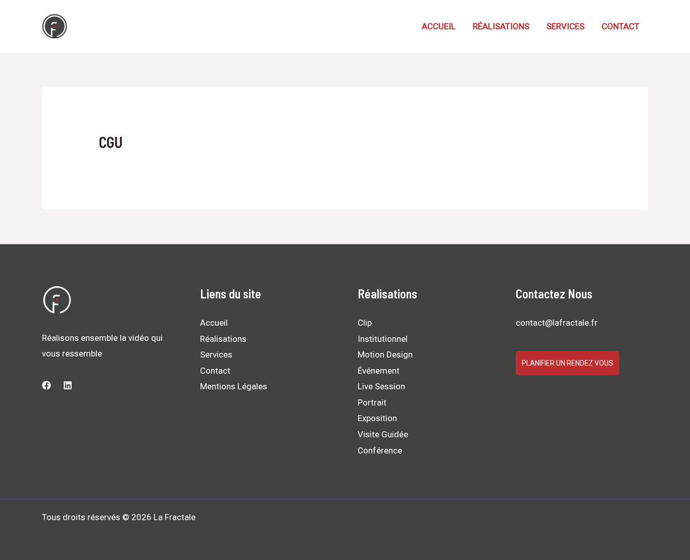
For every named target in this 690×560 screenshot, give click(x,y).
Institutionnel (383, 339)
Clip (365, 323)
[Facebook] (46, 385)
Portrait (372, 402)
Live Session (381, 386)
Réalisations (501, 26)
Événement (379, 371)
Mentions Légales (233, 386)
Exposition (377, 418)
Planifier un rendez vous (567, 363)
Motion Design (385, 354)
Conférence (380, 450)
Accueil (439, 26)
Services (565, 26)
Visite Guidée (383, 434)
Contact (620, 26)
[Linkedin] (67, 385)
